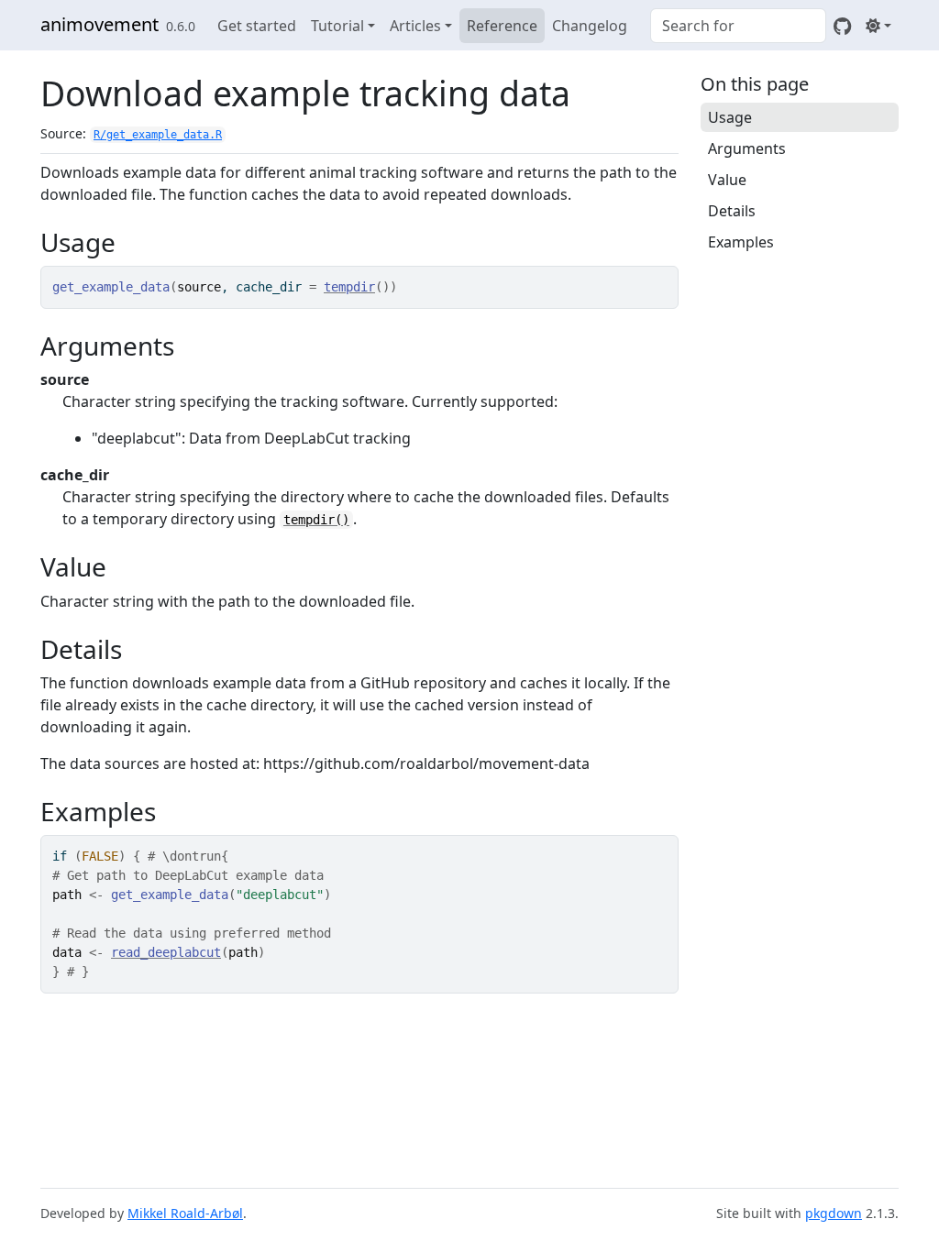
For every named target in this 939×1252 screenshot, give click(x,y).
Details (732, 211)
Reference (502, 26)
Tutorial (337, 26)
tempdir (349, 287)
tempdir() (316, 519)
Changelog (589, 26)
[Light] (878, 25)
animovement (99, 24)
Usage (730, 117)
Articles (415, 26)
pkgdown (833, 1213)
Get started (256, 26)
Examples (741, 242)
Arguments (747, 148)
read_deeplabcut (166, 952)
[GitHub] (842, 25)
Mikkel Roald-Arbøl (185, 1213)
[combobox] (738, 25)
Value (727, 180)
